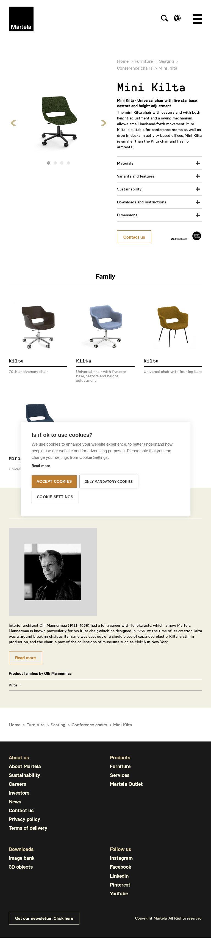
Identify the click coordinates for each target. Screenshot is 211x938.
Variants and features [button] (135, 176)
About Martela (25, 766)
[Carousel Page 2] (55, 163)
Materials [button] (125, 163)
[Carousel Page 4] (68, 163)
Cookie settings (55, 497)
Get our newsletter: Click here (44, 918)
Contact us (134, 236)
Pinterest (120, 885)
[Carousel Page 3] (61, 163)
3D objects (21, 867)
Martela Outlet (126, 784)
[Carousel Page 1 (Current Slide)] (48, 163)
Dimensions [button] (127, 214)
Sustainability (24, 775)
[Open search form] (164, 19)
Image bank (21, 858)
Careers (17, 784)
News (15, 802)
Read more (25, 657)
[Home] (21, 19)
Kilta (13, 685)
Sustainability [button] (129, 189)
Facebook (120, 867)
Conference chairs (134, 67)
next (104, 123)
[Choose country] (177, 18)
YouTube (119, 893)
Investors (19, 793)
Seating (166, 61)
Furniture (144, 61)
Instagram (121, 858)
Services (119, 775)
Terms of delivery (28, 828)
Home (123, 61)
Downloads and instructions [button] (141, 202)
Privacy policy (24, 819)
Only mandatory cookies (109, 482)
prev (13, 123)
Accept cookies (54, 481)
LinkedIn (119, 876)
